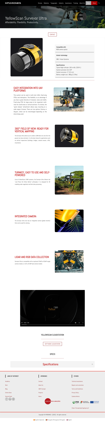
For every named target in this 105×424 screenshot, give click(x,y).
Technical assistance (77, 381)
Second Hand (8, 396)
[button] (99, 3)
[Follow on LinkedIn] (10, 399)
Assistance (68, 3)
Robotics (46, 3)
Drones (40, 3)
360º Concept (42, 389)
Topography (54, 3)
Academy (7, 381)
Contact (41, 381)
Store (94, 3)
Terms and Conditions (77, 389)
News (40, 396)
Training (75, 3)
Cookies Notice (75, 396)
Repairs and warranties (78, 385)
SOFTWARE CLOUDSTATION (52, 344)
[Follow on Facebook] (6, 399)
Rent (6, 385)
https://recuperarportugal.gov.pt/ (80, 408)
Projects (41, 392)
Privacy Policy (75, 392)
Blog (88, 3)
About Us (82, 3)
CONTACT (52, 34)
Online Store (8, 392)
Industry (61, 3)
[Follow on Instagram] (13, 399)
